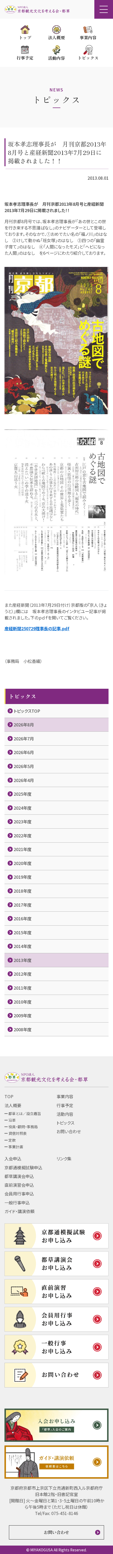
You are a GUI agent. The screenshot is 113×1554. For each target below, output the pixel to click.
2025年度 (23, 794)
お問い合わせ (68, 1131)
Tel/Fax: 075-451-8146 (56, 1513)
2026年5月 (24, 766)
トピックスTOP (27, 711)
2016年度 (23, 918)
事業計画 (15, 1146)
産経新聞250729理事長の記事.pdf (36, 628)
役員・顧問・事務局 (23, 1126)
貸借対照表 (17, 1133)
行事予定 (64, 1105)
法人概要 (12, 1105)
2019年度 (23, 877)
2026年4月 (24, 780)
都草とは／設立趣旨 (24, 1113)
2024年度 (23, 808)
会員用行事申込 (19, 1193)
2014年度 (23, 946)
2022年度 (23, 835)
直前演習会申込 (19, 1185)
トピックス (65, 1123)
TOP (8, 1096)
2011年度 (23, 988)
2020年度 (23, 863)
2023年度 (23, 821)
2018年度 (23, 891)
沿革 (12, 1120)
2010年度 (23, 1002)
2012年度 (23, 974)
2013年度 (23, 960)
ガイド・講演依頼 (19, 1211)
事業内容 (64, 1096)
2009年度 (23, 1015)
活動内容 (64, 1114)
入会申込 (12, 1158)
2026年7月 (24, 738)
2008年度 (23, 1029)
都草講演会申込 (19, 1176)
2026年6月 (24, 752)
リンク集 (63, 1158)
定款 (12, 1140)
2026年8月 (24, 724)
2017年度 (23, 905)
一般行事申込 (17, 1202)
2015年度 (23, 932)
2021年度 (23, 849)
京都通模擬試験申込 (23, 1167)
